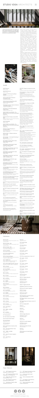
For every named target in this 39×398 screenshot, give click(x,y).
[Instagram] (15, 391)
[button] (35, 4)
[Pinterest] (23, 391)
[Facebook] (19, 391)
